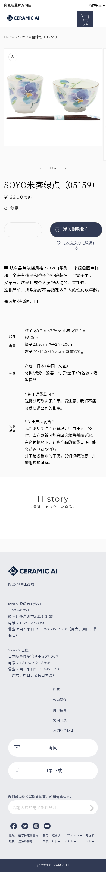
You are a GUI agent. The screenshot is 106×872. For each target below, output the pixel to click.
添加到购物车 (76, 229)
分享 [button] (14, 207)
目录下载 (53, 770)
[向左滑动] (41, 168)
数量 (7, 218)
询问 (52, 747)
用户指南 (60, 710)
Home (9, 37)
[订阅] (92, 808)
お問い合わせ (63, 730)
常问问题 (60, 720)
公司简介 (60, 700)
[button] (98, 19)
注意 (56, 690)
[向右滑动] (65, 168)
